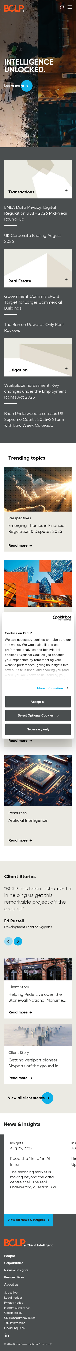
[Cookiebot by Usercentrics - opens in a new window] (53, 618)
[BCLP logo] (14, 10)
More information (50, 688)
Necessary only (38, 729)
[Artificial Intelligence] (38, 780)
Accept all (38, 701)
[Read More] (34, 1174)
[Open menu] (70, 6)
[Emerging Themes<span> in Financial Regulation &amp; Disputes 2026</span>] (38, 489)
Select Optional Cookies (36, 715)
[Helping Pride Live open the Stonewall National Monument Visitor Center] (38, 969)
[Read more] (38, 179)
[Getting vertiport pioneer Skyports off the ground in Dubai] (38, 1035)
